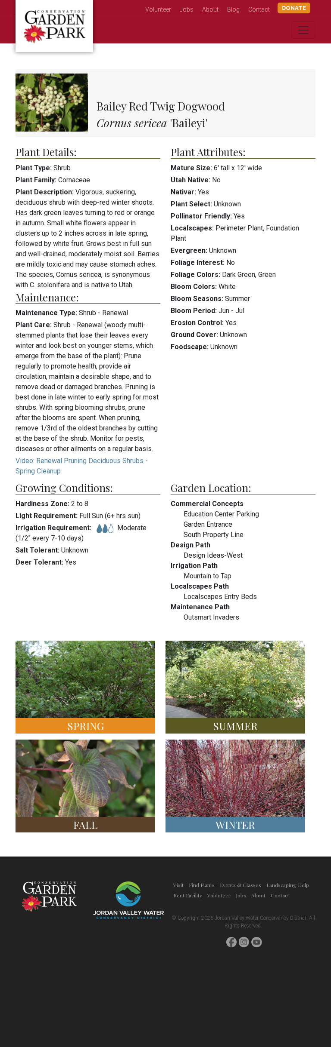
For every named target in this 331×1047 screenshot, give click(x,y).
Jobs (187, 9)
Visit (178, 884)
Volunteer (158, 9)
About (210, 9)
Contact (259, 9)
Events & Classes (240, 884)
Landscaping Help (287, 884)
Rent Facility (187, 895)
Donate (294, 8)
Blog (233, 9)
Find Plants (202, 884)
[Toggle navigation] (303, 30)
